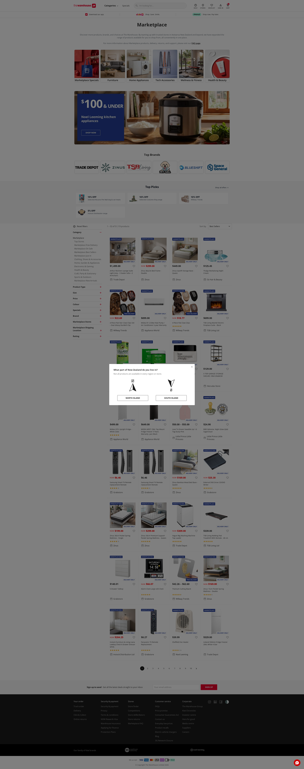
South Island (171, 398)
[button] (297, 762)
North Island (133, 398)
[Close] (192, 367)
